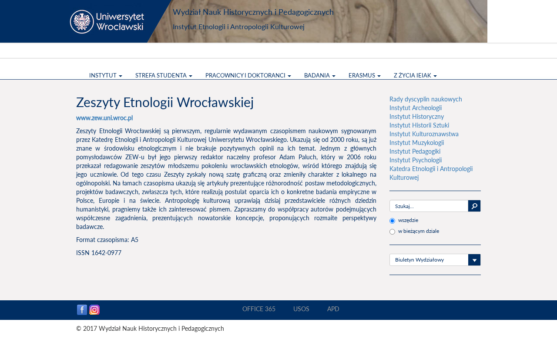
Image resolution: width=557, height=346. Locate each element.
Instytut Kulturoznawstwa (424, 134)
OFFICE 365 (258, 308)
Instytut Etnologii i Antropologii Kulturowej (239, 26)
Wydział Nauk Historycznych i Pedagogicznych (253, 12)
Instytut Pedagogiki (414, 151)
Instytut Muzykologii (416, 142)
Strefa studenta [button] (161, 75)
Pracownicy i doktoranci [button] (246, 75)
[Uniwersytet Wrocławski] (122, 21)
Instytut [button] (103, 75)
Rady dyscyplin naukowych (425, 99)
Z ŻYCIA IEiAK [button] (413, 75)
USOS (301, 308)
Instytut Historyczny (416, 116)
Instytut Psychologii (415, 160)
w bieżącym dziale (418, 231)
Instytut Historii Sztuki (419, 125)
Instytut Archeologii (415, 107)
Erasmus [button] (362, 75)
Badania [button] (317, 75)
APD (333, 308)
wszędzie (408, 220)
